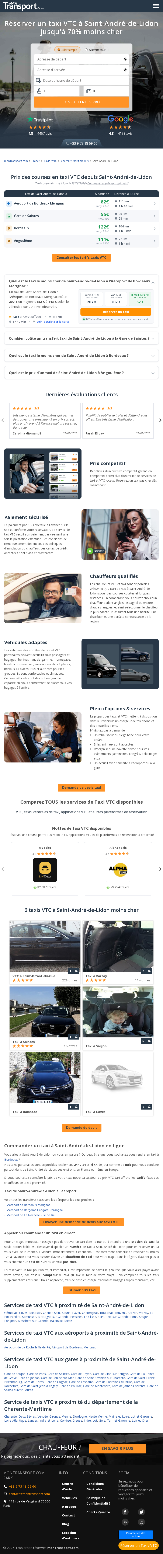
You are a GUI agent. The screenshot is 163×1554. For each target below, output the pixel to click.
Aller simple (69, 50)
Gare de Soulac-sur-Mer (57, 1378)
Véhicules (69, 1498)
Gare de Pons (36, 1374)
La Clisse (90, 1317)
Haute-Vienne (98, 1416)
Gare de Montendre (96, 1386)
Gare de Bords (34, 1382)
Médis (68, 1321)
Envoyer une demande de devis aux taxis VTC (81, 1222)
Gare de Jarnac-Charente (129, 1386)
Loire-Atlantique (15, 1420)
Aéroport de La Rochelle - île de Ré (31, 1215)
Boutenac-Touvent (113, 1313)
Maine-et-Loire (119, 1416)
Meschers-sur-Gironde (33, 1321)
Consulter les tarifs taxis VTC (81, 257)
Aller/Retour (97, 50)
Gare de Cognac (56, 1382)
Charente (10, 1416)
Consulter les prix (81, 101)
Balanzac (56, 1321)
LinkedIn (125, 1522)
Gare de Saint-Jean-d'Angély (39, 1386)
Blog (65, 1524)
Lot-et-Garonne (141, 1416)
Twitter (141, 1511)
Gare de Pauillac (70, 1386)
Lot (95, 1420)
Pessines (76, 1317)
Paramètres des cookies (136, 1535)
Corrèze (65, 1420)
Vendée (43, 1416)
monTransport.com (16, 161)
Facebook (125, 1511)
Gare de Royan (81, 1374)
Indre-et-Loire (48, 1420)
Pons (133, 1317)
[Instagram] (141, 1522)
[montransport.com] (24, 5)
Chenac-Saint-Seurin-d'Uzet (61, 1313)
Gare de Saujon (14, 1374)
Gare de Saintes (58, 1374)
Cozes (23, 1313)
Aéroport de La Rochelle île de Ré (27, 1347)
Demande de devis (81, 1127)
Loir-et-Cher (140, 1420)
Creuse (77, 1420)
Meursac (35, 1313)
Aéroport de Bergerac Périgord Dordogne (35, 1210)
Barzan (132, 1313)
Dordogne (80, 1416)
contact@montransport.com (29, 1494)
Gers (102, 1420)
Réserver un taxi (116, 312)
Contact (68, 1515)
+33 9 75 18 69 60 (83, 143)
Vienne (66, 1416)
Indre (87, 1420)
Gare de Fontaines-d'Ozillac (113, 1382)
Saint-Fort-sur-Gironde (113, 1317)
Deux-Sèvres (27, 1416)
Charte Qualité (98, 1512)
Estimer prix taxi (81, 1290)
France (36, 161)
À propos (69, 1506)
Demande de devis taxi (81, 787)
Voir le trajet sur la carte (53, 322)
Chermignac (90, 1313)
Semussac (29, 1317)
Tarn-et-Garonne (118, 1420)
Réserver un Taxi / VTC (138, 1545)
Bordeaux (11, 1159)
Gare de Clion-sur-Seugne (110, 1374)
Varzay (143, 1313)
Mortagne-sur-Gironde (53, 1317)
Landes (33, 1420)
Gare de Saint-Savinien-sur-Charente (100, 1378)
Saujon (144, 1317)
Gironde (54, 1416)
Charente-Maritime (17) (75, 161)
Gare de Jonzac (28, 1378)
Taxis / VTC (50, 161)
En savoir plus (117, 1448)
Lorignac (10, 1321)
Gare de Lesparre (81, 1382)
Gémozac (10, 1313)
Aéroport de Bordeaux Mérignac (28, 1204)
